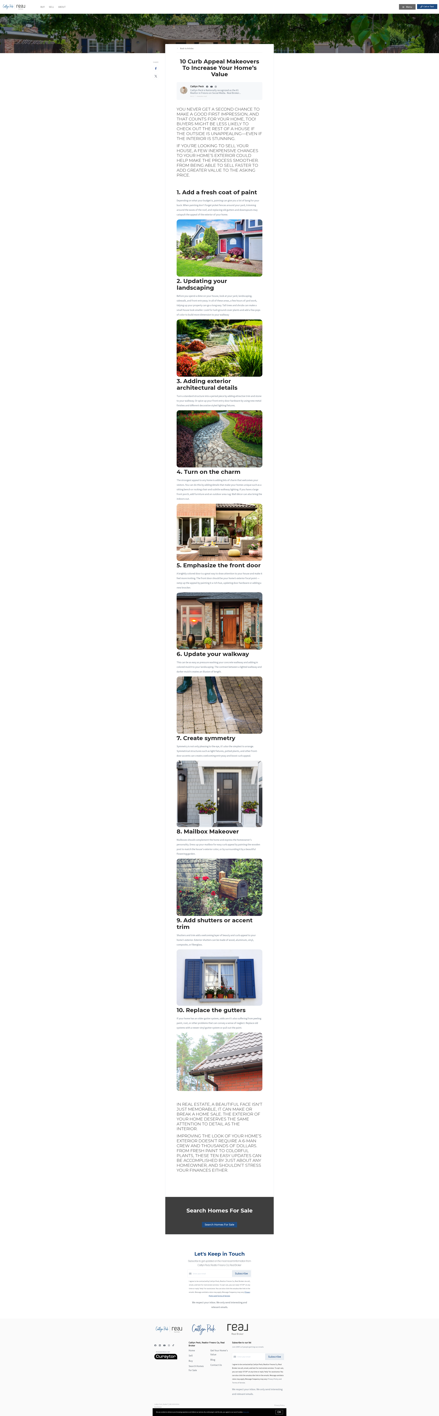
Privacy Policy (279, 1405)
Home (192, 1350)
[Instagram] (169, 1345)
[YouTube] (164, 1345)
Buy (42, 6)
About (62, 6)
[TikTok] (173, 1345)
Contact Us (216, 1365)
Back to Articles (187, 48)
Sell (51, 6)
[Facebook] (155, 1345)
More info (246, 1412)
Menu (409, 6)
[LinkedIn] (160, 1345)
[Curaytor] (165, 1359)
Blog (212, 1359)
